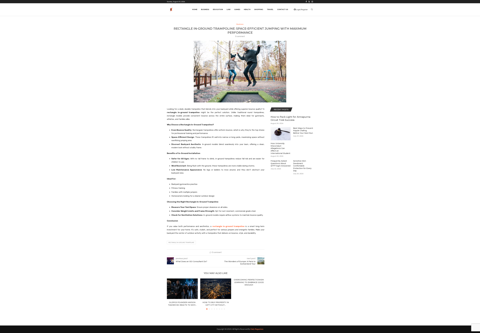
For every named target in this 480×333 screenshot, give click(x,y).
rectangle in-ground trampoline (181, 242)
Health (247, 9)
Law (228, 9)
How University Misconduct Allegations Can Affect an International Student (280, 148)
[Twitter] (309, 2)
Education (218, 9)
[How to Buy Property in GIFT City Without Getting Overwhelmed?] (215, 288)
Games (237, 9)
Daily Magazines (257, 329)
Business (205, 9)
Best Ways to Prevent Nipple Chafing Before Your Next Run (303, 130)
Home (194, 9)
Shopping (258, 9)
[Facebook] (306, 2)
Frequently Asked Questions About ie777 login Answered (280, 163)
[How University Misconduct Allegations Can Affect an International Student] (281, 133)
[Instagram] (312, 2)
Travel (270, 9)
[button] (170, 294)
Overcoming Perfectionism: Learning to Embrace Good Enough (249, 282)
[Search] (312, 10)
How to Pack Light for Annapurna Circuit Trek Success (290, 118)
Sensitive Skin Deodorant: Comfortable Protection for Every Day (302, 166)
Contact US (282, 9)
